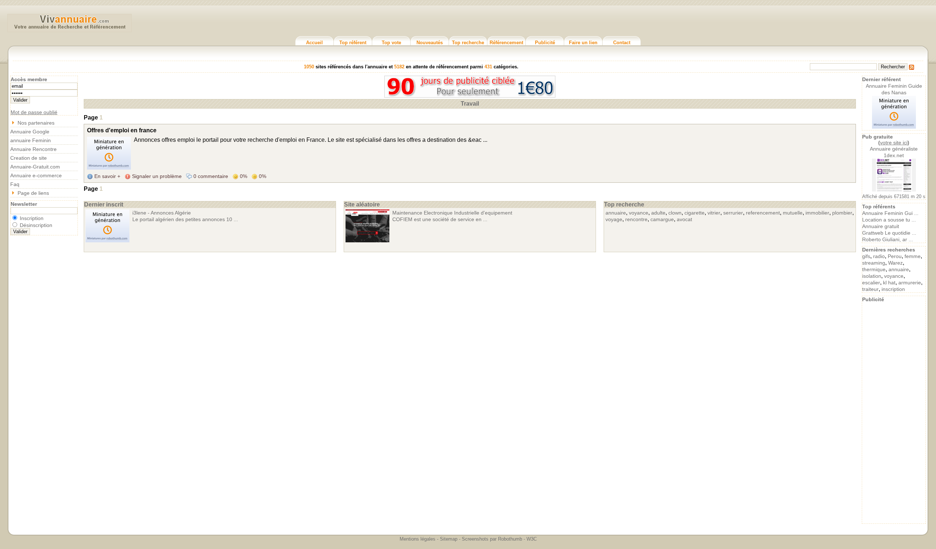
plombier (842, 213)
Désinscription (35, 225)
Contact (621, 42)
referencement (763, 213)
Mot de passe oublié (34, 112)
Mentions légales (417, 539)
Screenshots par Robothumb (492, 539)
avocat (684, 219)
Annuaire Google (29, 132)
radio (879, 256)
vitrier (713, 213)
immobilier (817, 213)
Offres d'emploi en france (121, 130)
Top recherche (468, 42)
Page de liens (33, 193)
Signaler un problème (156, 176)
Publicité (545, 42)
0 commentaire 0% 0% (229, 176)
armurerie (909, 282)
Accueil (314, 42)
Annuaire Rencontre (33, 149)
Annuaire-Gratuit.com (35, 167)
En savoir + (106, 176)
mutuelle (793, 213)
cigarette (694, 213)
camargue (662, 219)
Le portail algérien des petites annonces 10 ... (185, 219)
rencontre (636, 219)
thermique (874, 269)
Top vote (391, 42)
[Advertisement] (894, 412)
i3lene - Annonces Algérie (161, 213)
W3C (531, 539)
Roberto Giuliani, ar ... (887, 239)
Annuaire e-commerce (36, 175)
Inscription (31, 218)
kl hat (889, 282)
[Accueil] (69, 29)
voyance (638, 213)
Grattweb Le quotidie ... (889, 233)
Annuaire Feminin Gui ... (890, 213)
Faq (14, 184)
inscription (893, 289)
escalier (871, 282)
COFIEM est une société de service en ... (439, 219)
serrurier (733, 213)
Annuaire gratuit (880, 226)
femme (913, 256)
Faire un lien (583, 42)
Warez (895, 263)
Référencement (506, 42)
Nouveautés (429, 42)
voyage (613, 219)
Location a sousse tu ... (889, 220)
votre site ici (893, 142)
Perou (895, 256)
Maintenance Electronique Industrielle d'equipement (452, 213)
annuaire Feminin (30, 140)
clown (675, 213)
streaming (873, 263)
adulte (658, 213)
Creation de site (28, 158)
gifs (866, 256)
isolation (871, 276)
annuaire (615, 213)
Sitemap (448, 539)
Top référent (352, 42)
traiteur (870, 289)
